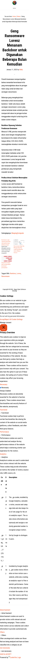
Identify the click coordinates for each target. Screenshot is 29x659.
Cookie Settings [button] (17, 319)
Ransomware (5, 276)
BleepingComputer (17, 233)
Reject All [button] (8, 319)
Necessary (5, 388)
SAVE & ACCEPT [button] (5, 654)
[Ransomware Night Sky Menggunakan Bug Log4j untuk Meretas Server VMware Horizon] (19, 242)
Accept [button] (2, 319)
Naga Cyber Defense (14, 3)
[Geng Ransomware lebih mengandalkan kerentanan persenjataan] (6, 259)
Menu (14, 8)
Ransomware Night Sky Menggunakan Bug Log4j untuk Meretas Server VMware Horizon (19, 249)
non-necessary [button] (5, 648)
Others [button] (2, 632)
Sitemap (14, 291)
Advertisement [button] (5, 610)
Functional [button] (3, 410)
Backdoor (13, 273)
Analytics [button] (3, 454)
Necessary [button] (3, 384)
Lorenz (19, 273)
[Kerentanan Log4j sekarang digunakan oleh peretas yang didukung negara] (7, 246)
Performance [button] (4, 432)
